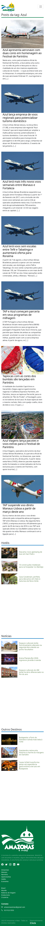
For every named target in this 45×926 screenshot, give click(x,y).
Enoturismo (5, 895)
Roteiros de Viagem (8, 893)
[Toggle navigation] (41, 6)
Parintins (4, 874)
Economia (4, 881)
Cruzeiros (4, 897)
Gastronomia (6, 877)
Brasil (3, 888)
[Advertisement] (22, 609)
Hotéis (3, 879)
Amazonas (5, 870)
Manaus (4, 872)
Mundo (4, 890)
